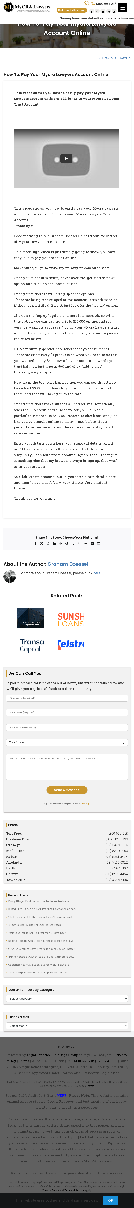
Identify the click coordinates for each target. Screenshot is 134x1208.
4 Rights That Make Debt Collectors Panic (34, 924)
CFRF (91, 1086)
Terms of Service (74, 1190)
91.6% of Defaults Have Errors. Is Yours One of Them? (41, 948)
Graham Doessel (67, 564)
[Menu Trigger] (122, 7)
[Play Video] (66, 158)
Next (123, 58)
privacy (85, 803)
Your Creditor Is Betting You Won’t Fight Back (37, 933)
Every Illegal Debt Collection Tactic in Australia (38, 901)
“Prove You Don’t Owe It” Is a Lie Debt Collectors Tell (41, 956)
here (96, 573)
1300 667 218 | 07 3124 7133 (95, 1061)
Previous (109, 58)
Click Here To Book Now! (71, 10)
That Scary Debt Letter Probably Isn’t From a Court (40, 917)
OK (110, 1200)
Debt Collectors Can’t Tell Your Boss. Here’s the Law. (40, 940)
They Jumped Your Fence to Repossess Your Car (38, 972)
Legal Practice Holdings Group (53, 1055)
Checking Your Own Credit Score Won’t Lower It (38, 964)
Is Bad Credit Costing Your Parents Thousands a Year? (42, 909)
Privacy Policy (50, 1190)
